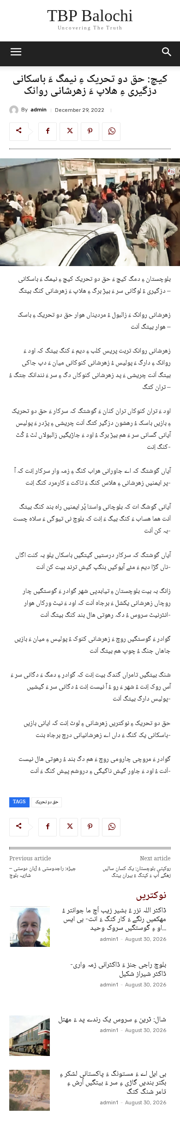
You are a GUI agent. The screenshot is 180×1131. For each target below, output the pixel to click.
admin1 (109, 939)
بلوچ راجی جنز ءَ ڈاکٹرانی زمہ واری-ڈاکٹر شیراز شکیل (118, 969)
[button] (167, 53)
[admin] (15, 110)
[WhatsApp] (111, 131)
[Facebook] (47, 131)
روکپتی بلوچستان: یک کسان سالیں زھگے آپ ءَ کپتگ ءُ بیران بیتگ (136, 872)
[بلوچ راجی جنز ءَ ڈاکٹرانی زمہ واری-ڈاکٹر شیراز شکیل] (29, 981)
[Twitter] (69, 131)
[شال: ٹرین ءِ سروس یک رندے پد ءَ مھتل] (29, 1035)
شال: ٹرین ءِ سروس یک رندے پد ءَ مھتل (112, 1020)
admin (38, 109)
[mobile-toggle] (15, 53)
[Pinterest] (90, 131)
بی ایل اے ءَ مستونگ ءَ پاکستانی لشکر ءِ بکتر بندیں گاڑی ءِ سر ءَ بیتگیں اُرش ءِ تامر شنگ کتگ (113, 1083)
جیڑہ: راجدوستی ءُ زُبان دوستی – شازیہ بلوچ (42, 872)
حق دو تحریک (46, 802)
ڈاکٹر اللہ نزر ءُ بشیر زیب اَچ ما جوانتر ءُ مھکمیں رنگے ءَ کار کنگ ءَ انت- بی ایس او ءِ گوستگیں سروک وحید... (114, 919)
